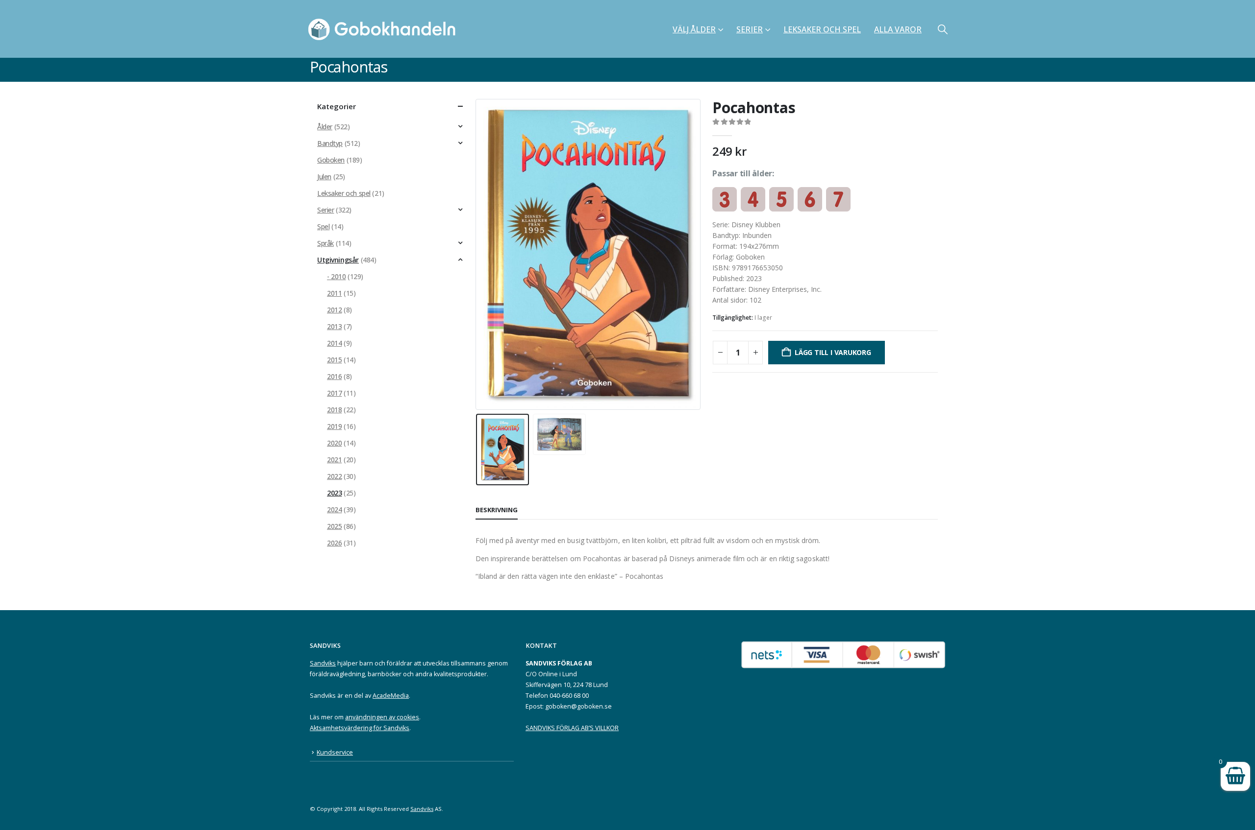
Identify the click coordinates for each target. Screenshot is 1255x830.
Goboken (331, 160)
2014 (334, 343)
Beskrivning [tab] (497, 509)
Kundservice (335, 752)
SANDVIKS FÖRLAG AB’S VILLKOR (572, 728)
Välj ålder (694, 29)
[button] (943, 29)
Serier (749, 29)
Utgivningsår (338, 259)
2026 (334, 542)
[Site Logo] (384, 29)
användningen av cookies (382, 717)
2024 (334, 509)
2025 (334, 526)
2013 (334, 326)
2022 (334, 476)
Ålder (324, 126)
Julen (324, 176)
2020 (334, 443)
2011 (334, 293)
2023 (334, 493)
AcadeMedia (391, 695)
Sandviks (323, 663)
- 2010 (336, 276)
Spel (323, 226)
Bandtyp (330, 143)
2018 (334, 409)
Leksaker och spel (822, 29)
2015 (334, 359)
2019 (334, 426)
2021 (334, 459)
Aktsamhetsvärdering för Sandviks (359, 728)
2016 (334, 376)
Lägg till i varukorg (833, 352)
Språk (325, 243)
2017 (334, 393)
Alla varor (898, 29)
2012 (334, 309)
